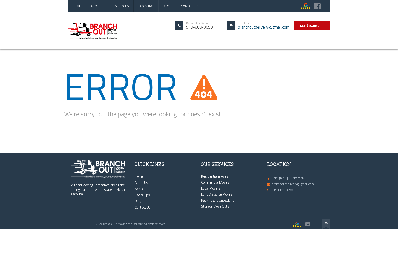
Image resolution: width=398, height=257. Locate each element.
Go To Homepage (81, 130)
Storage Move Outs (215, 206)
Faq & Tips (146, 6)
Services (122, 6)
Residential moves (214, 176)
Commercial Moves (215, 182)
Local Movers (210, 188)
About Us (98, 6)
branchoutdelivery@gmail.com (263, 27)
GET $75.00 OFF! (312, 25)
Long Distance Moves (216, 194)
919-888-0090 (282, 189)
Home (76, 6)
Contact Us (190, 6)
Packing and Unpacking (217, 200)
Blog (167, 6)
